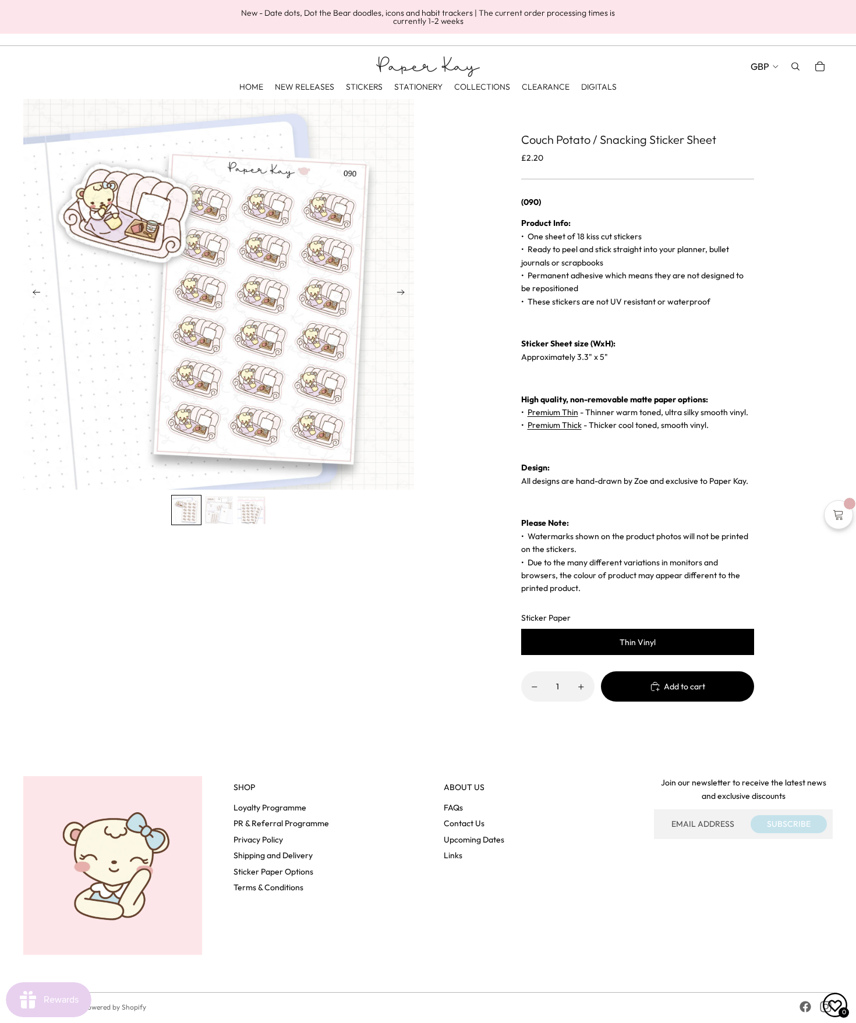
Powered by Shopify (114, 1007)
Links (453, 855)
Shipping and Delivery (273, 855)
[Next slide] (404, 294)
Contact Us (464, 823)
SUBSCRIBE (789, 824)
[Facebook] (805, 1007)
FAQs (453, 807)
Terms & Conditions (268, 887)
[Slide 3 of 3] (252, 510)
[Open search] (795, 66)
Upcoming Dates (474, 839)
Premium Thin (553, 412)
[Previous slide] (33, 294)
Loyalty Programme (270, 807)
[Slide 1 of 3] (186, 510)
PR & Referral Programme (281, 823)
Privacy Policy (258, 839)
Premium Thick (555, 425)
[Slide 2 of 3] (219, 510)
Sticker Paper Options (273, 871)
